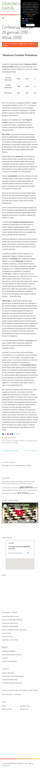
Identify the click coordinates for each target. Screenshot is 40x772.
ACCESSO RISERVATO (9, 651)
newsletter (5, 658)
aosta (17, 481)
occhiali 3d (35, 487)
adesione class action (10, 481)
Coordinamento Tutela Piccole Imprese (13, 676)
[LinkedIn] (10, 434)
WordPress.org (24, 709)
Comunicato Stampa (10, 437)
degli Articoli (24, 706)
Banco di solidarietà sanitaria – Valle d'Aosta (14, 630)
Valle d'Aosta (23, 492)
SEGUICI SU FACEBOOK (9, 661)
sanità (31, 490)
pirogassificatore (10, 490)
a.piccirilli (13, 43)
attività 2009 (14, 440)
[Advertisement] (20, 731)
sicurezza (36, 490)
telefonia (4, 493)
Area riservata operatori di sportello (12, 655)
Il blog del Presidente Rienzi (10, 679)
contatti (4, 442)
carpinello (8, 483)
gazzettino (26, 487)
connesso (11, 465)
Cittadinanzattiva (23, 483)
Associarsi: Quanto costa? (10, 451)
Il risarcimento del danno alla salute (12, 683)
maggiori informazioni (27, 23)
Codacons (22, 440)
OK (28, 553)
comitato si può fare (7, 636)
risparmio (25, 490)
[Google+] (8, 434)
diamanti (17, 487)
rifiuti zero (21, 490)
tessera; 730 (9, 493)
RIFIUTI (16, 490)
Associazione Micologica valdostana (12, 620)
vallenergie (15, 442)
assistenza (7, 440)
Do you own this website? (16, 553)
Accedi (4, 706)
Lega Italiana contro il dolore (10, 640)
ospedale (4, 490)
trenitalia (9, 442)
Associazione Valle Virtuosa (10, 623)
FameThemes (6, 765)
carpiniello (13, 483)
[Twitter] (5, 434)
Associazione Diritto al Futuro (10, 616)
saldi (29, 490)
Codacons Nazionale (7, 673)
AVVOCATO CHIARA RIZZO (10, 626)
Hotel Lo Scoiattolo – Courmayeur (11, 694)
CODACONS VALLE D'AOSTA (14, 5)
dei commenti (7, 709)
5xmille (3, 481)
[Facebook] (3, 434)
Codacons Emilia (6, 633)
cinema (17, 483)
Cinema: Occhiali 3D (31, 451)
